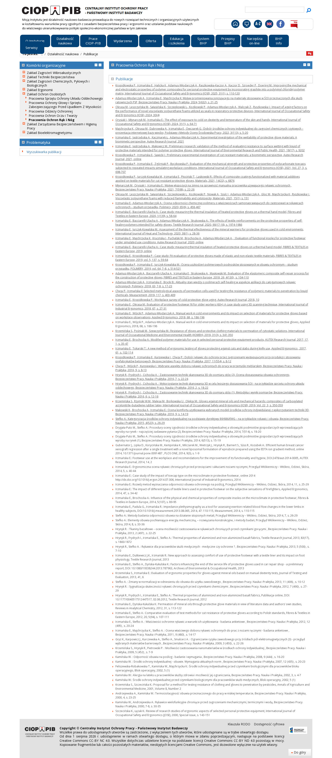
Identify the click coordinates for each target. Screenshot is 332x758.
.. (42, 54)
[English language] (269, 24)
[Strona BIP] (293, 24)
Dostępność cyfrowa (269, 724)
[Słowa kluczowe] (257, 24)
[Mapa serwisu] (246, 24)
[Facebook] (280, 24)
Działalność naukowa (63, 54)
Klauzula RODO (239, 724)
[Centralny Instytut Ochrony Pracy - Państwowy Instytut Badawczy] (85, 9)
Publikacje (90, 54)
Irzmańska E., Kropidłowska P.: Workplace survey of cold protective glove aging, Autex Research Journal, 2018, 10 (187, 300)
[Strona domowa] (234, 24)
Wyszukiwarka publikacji (44, 152)
